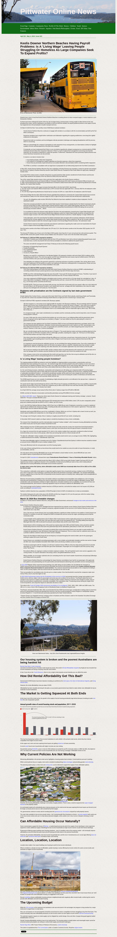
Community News (42, 26)
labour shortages (68, 762)
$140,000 (34, 749)
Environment (24, 28)
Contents (32, 26)
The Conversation (43, 927)
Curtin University (36, 666)
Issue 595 (24, 564)
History (66, 26)
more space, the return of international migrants (76, 681)
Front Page (24, 26)
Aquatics (49, 28)
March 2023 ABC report (29, 396)
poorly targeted (83, 814)
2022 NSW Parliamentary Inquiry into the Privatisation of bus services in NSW (43, 576)
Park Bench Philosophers (61, 28)
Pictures (42, 28)
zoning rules (49, 765)
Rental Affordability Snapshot (71, 668)
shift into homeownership (86, 913)
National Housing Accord (30, 893)
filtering (46, 826)
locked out (61, 743)
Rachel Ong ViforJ (25, 666)
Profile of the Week (56, 26)
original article (78, 927)
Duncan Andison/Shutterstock (69, 891)
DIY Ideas (84, 28)
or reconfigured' (63, 585)
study (26, 746)
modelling (27, 897)
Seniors (84, 26)
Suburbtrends (34, 457)
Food (78, 28)
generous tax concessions (62, 811)
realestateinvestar (36, 488)
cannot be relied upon (34, 836)
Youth (79, 26)
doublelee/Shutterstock (60, 801)
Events (73, 28)
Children (73, 26)
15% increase (30, 907)
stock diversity (89, 762)
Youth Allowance (38, 672)
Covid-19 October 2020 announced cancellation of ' (44, 585)
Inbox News (34, 28)
